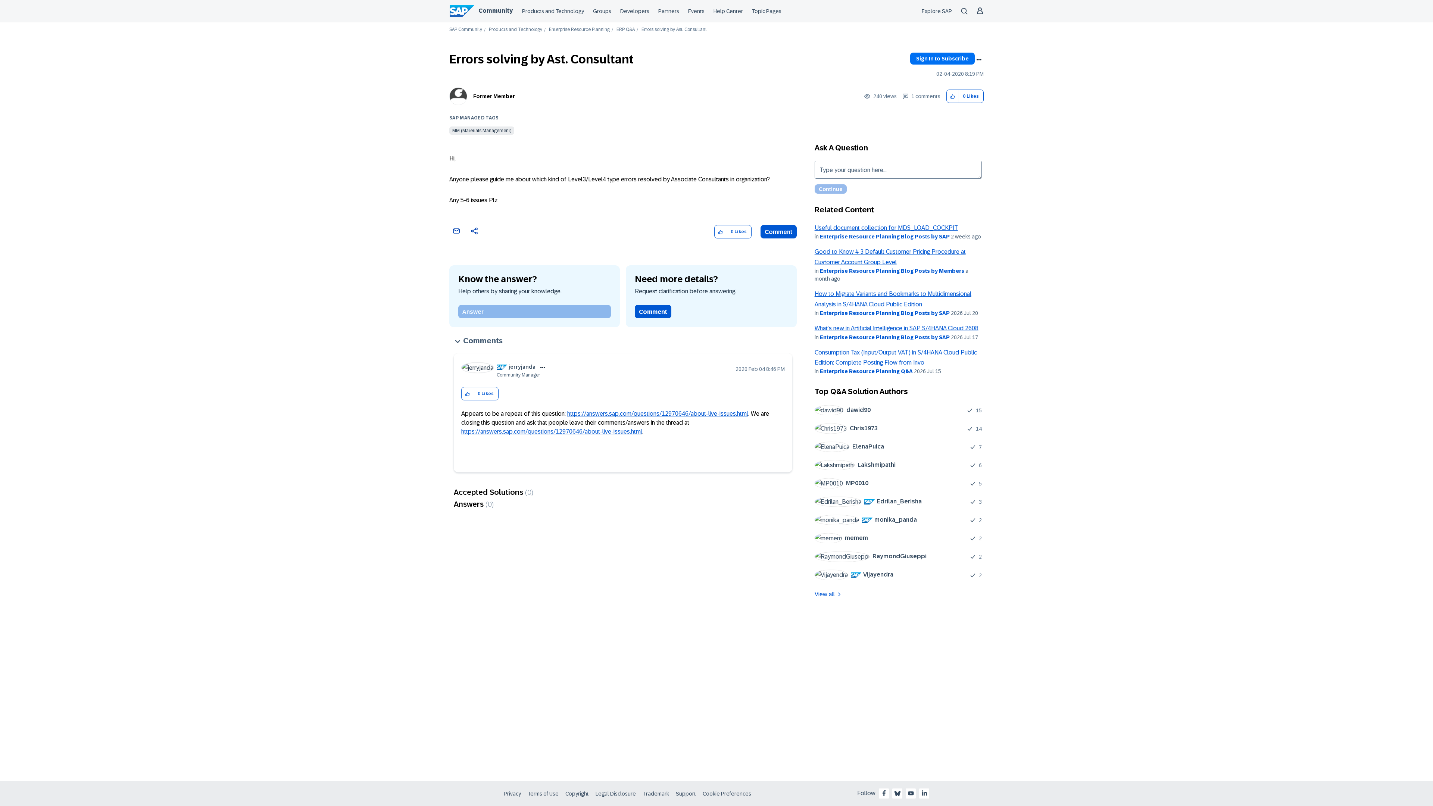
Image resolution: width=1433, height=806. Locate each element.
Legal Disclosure (616, 794)
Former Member (494, 96)
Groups (602, 11)
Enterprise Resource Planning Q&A (866, 371)
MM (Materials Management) (481, 130)
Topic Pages (766, 11)
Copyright (577, 794)
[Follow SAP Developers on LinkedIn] (924, 793)
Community (495, 10)
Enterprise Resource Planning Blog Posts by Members (892, 271)
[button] (952, 96)
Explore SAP (937, 11)
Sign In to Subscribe (942, 59)
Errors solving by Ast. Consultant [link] (674, 29)
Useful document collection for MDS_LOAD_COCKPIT (886, 228)
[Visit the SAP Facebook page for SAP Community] (884, 793)
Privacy (512, 794)
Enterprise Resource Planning (579, 29)
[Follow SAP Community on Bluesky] (897, 793)
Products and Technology (553, 11)
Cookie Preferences (727, 794)
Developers (634, 11)
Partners (668, 11)
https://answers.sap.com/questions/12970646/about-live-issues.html (657, 413)
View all (825, 594)
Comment (779, 232)
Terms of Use (543, 794)
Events (696, 11)
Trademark (656, 794)
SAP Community (465, 29)
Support (686, 794)
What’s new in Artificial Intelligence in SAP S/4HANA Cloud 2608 (896, 328)
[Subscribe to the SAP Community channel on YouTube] (911, 793)
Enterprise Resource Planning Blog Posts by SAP (885, 237)
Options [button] (979, 60)
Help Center (728, 11)
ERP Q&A (625, 29)
